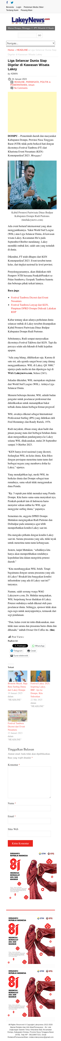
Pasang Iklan (26, 10)
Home (11, 50)
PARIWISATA (32, 82)
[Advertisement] (32, 112)
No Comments (21, 88)
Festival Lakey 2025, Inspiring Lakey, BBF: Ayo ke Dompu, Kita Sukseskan (40, 690)
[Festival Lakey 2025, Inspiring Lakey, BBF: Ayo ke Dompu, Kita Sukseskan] (40, 676)
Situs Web (13, 829)
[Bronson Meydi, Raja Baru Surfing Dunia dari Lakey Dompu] (17, 676)
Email (12, 816)
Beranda (10, 7)
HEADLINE (22, 50)
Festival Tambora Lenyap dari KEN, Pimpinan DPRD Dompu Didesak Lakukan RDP (33, 308)
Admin (14, 73)
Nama (12, 803)
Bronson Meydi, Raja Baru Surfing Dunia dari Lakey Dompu (17, 686)
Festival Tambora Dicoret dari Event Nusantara (16, 726)
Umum (31, 85)
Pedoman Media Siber (34, 7)
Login (18, 7)
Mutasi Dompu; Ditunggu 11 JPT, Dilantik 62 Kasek (31, 27)
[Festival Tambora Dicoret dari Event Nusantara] (17, 716)
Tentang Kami (12, 10)
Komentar (14, 764)
